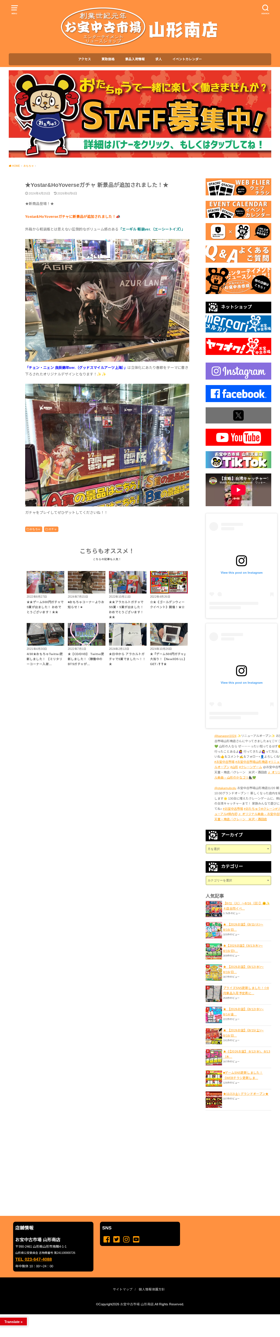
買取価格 (108, 59)
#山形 (234, 767)
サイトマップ (123, 1289)
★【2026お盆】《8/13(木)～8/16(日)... (243, 948)
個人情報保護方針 (152, 1289)
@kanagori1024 (225, 736)
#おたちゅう (252, 808)
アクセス (84, 59)
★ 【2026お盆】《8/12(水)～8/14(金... (243, 1011)
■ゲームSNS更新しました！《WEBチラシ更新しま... (243, 1075)
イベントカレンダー (187, 59)
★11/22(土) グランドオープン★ (246, 1094)
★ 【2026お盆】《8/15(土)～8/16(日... (243, 1033)
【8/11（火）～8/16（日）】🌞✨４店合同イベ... (246, 906)
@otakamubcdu (225, 788)
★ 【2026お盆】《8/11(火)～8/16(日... (243, 927)
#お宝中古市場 (224, 762)
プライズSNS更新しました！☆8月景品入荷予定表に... (246, 990)
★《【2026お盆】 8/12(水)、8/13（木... (246, 1054)
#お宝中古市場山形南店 (251, 762)
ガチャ (53, 529)
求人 (158, 59)
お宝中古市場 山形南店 (137, 1304)
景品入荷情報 (135, 59)
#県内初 (231, 814)
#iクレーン (268, 808)
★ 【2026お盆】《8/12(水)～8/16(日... (243, 969)
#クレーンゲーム (250, 767)
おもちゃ (35, 529)
